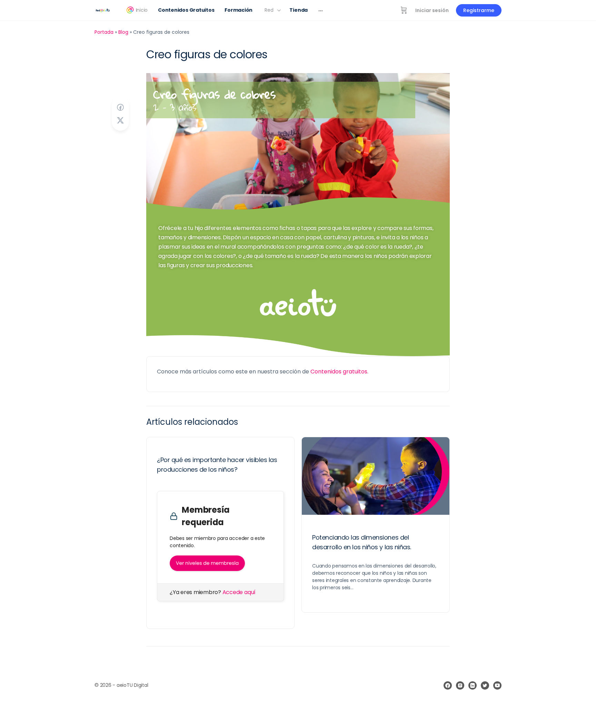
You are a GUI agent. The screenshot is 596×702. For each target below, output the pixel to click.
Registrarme (478, 10)
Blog (123, 32)
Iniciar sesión (432, 10)
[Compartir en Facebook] (120, 107)
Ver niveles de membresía (207, 563)
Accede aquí (239, 592)
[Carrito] (403, 10)
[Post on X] (120, 120)
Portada (104, 32)
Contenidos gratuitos (338, 371)
